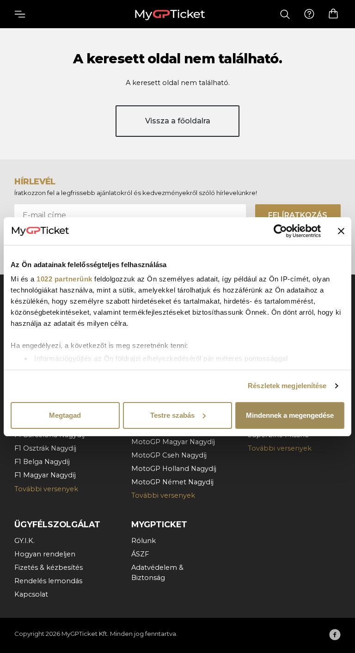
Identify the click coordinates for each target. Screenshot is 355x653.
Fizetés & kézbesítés (48, 567)
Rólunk (143, 541)
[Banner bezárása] (341, 231)
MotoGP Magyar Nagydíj (173, 442)
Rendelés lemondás (48, 581)
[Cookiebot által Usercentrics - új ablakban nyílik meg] (280, 231)
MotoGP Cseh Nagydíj (169, 455)
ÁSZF (140, 554)
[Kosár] (333, 13)
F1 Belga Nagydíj (42, 462)
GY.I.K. (24, 541)
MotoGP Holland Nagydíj (173, 468)
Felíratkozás (297, 215)
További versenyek (46, 489)
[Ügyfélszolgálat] (309, 14)
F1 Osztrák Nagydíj (45, 448)
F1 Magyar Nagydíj (45, 475)
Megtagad (65, 415)
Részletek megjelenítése (287, 386)
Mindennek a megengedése (290, 415)
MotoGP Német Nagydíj (172, 482)
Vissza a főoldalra (177, 120)
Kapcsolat (31, 594)
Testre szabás (172, 415)
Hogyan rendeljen (44, 554)
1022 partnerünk (64, 279)
